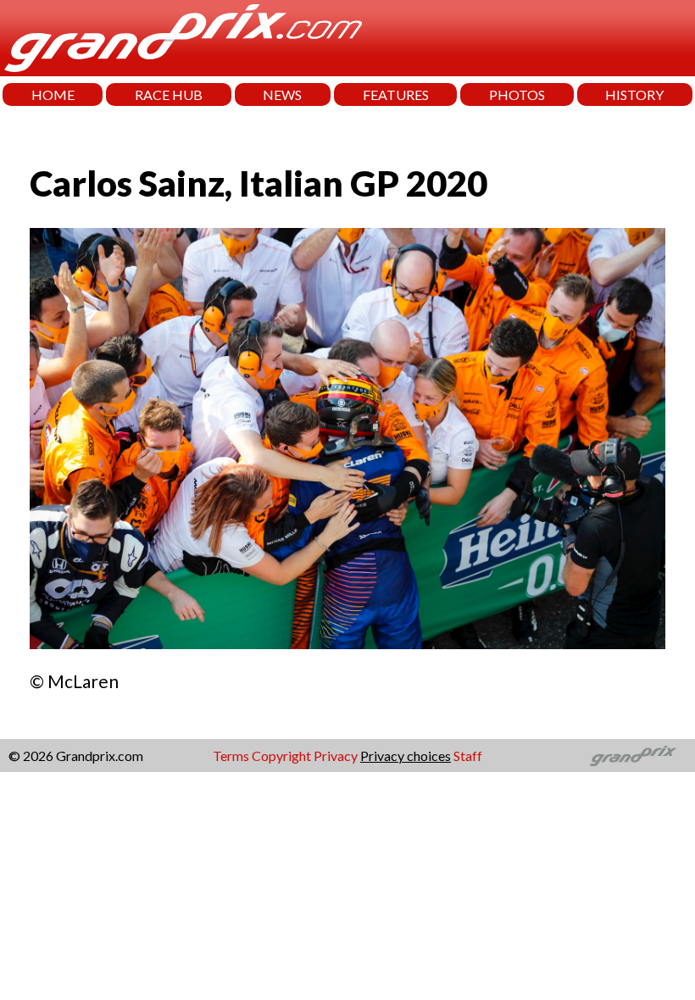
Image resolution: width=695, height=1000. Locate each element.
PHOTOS (517, 94)
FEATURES (396, 94)
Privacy (336, 755)
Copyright (281, 755)
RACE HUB (169, 94)
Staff (467, 755)
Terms (231, 755)
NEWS (282, 94)
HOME (53, 94)
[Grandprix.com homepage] (633, 756)
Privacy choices (405, 755)
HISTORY (634, 94)
